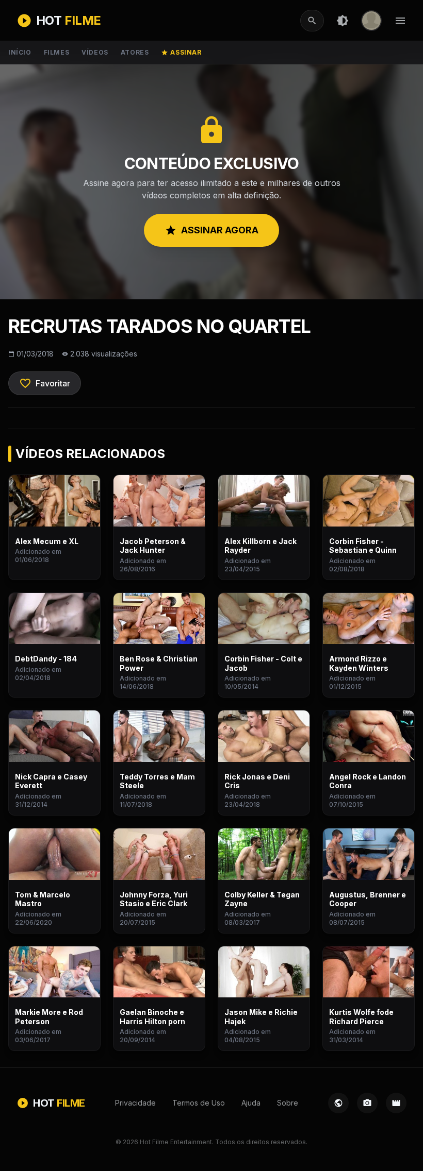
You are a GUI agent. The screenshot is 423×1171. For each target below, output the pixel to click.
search (312, 20)
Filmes (57, 52)
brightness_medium (342, 20)
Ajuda (251, 1102)
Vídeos (95, 52)
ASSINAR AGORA (211, 230)
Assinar (181, 52)
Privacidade (135, 1102)
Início (19, 52)
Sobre (287, 1102)
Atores (135, 52)
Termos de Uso (198, 1102)
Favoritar (44, 383)
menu (400, 20)
